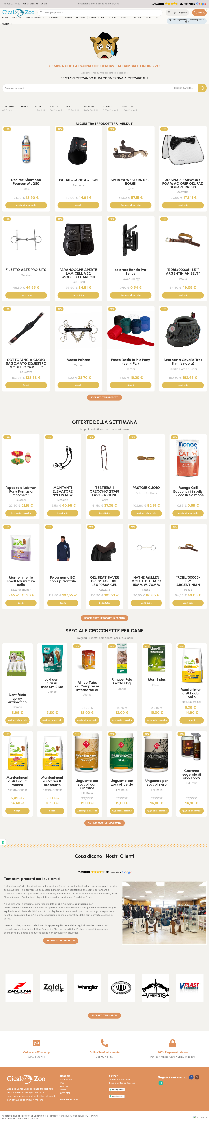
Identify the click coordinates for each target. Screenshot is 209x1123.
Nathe (146, 589)
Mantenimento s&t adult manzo (17, 781)
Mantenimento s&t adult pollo (192, 693)
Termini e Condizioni (119, 1079)
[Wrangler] (87, 988)
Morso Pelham (78, 359)
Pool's (130, 189)
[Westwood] (121, 988)
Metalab (26, 275)
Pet (62, 1083)
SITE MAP (65, 1093)
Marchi (63, 1089)
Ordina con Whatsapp (36, 1052)
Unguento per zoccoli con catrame (87, 784)
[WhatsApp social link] (161, 1083)
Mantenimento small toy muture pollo (21, 581)
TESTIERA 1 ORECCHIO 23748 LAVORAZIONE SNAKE (104, 493)
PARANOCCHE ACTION (78, 180)
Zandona (78, 185)
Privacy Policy (117, 1089)
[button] (178, 3)
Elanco (52, 691)
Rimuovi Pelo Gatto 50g (122, 681)
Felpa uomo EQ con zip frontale (63, 579)
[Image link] (26, 1079)
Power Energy (131, 278)
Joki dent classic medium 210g (52, 683)
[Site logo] (18, 12)
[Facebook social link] (191, 1077)
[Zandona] (19, 988)
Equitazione (66, 1079)
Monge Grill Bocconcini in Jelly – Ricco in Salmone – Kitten (188, 493)
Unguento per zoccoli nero (156, 782)
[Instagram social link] (197, 1077)
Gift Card (64, 1086)
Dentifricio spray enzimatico (17, 698)
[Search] (202, 88)
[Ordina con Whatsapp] (36, 1043)
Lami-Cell (78, 282)
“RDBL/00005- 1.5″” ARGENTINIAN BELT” (183, 271)
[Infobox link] (11, 4)
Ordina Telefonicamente (104, 1052)
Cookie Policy (117, 1096)
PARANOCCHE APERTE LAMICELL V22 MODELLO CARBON (78, 273)
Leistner (20, 499)
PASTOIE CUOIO (146, 487)
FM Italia (87, 792)
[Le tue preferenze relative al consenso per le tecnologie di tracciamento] (3, 842)
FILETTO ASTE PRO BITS (26, 269)
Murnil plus (157, 679)
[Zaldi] (53, 988)
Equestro (26, 371)
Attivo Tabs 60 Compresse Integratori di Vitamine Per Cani (87, 689)
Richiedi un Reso (69, 1099)
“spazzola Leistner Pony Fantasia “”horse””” (21, 491)
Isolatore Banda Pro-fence (131, 271)
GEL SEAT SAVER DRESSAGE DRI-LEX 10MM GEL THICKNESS (104, 583)
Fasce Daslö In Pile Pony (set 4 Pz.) (130, 361)
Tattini (26, 189)
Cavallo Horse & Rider (183, 369)
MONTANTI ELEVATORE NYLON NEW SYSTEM (63, 493)
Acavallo (182, 191)
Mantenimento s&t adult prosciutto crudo (52, 783)
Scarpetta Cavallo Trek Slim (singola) (183, 361)
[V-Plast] (190, 988)
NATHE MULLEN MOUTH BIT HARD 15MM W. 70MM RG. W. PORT (146, 583)
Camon (17, 707)
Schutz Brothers (146, 493)
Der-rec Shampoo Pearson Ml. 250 (26, 182)
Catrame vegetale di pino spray (191, 774)
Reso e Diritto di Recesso (122, 1083)
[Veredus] (156, 988)
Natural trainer (21, 589)
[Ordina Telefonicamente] (104, 1043)
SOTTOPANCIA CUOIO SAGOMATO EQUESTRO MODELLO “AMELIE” (26, 363)
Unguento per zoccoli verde (122, 782)
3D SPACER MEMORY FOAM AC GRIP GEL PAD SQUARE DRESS (182, 183)
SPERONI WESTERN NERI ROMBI (131, 182)
